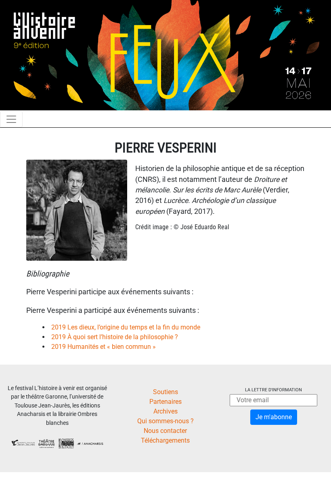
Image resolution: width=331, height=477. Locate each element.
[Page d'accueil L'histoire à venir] (165, 55)
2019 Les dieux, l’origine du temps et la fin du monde (125, 327)
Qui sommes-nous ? (165, 421)
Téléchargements (165, 440)
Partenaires (165, 401)
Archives (165, 411)
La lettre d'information (273, 390)
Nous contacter (165, 431)
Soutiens (165, 392)
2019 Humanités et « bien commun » (103, 346)
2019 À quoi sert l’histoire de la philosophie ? (114, 337)
